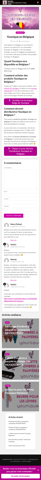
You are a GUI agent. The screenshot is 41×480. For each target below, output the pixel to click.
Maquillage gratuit (33, 459)
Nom (5, 191)
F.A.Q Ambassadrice (15, 461)
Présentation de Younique (20, 459)
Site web (6, 206)
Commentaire (8, 167)
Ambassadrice (20, 32)
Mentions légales (26, 461)
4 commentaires (25, 41)
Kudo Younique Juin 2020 (17, 446)
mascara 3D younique (11, 88)
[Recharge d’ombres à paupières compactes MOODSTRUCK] (20, 333)
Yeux (7, 322)
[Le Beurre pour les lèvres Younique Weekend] (20, 396)
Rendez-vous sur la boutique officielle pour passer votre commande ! (19, 470)
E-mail (6, 198)
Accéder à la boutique (20, 476)
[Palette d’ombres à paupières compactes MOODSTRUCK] (20, 365)
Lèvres (8, 385)
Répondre (13, 240)
